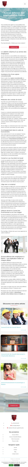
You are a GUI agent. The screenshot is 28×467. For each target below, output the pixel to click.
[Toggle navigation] (25, 4)
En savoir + (17, 465)
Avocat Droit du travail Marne (11, 327)
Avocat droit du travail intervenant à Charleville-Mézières (13, 355)
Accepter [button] (11, 465)
